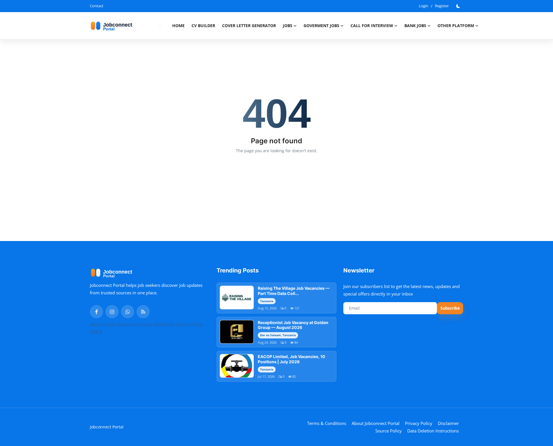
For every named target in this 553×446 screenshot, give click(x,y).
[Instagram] (112, 311)
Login (423, 5)
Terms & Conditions (326, 423)
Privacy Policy (418, 423)
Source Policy (189, 324)
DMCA (96, 332)
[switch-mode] (458, 6)
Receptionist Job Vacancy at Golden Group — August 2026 (293, 325)
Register (442, 5)
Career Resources (120, 324)
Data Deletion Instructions (433, 431)
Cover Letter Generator (249, 25)
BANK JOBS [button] (415, 25)
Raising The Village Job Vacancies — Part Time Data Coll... (293, 291)
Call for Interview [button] (372, 25)
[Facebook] (96, 311)
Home (178, 25)
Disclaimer (164, 324)
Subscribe (450, 308)
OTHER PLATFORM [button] (456, 25)
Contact (96, 5)
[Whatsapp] (127, 311)
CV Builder (203, 25)
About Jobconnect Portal (375, 423)
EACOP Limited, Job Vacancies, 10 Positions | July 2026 (291, 359)
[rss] (143, 311)
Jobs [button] (287, 25)
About (96, 324)
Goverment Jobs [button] (321, 25)
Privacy (145, 324)
